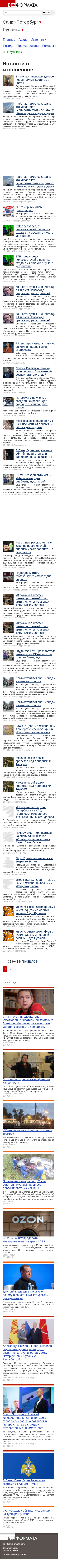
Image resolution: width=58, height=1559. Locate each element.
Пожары (48, 45)
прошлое (30, 961)
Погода (8, 45)
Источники (38, 39)
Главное (9, 39)
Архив (23, 39)
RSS (24, 1554)
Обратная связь (10, 1548)
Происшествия (28, 45)
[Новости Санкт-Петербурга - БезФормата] (19, 4)
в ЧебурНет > (13, 52)
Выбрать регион (10, 1550)
